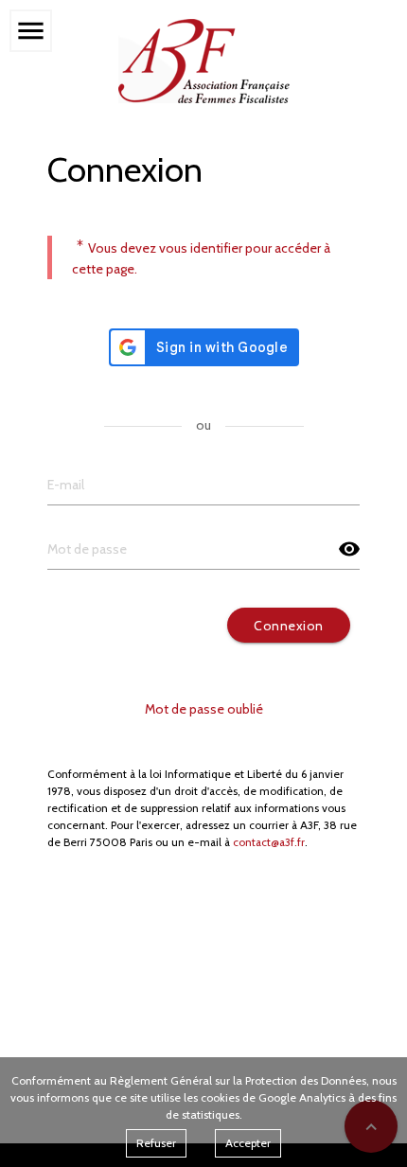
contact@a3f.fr (269, 842)
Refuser (156, 1143)
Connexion (289, 625)
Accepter (248, 1143)
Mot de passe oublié (204, 708)
